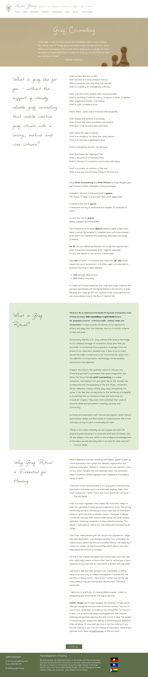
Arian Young (25, 6)
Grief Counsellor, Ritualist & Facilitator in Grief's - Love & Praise (65, 6)
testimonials (98, 631)
